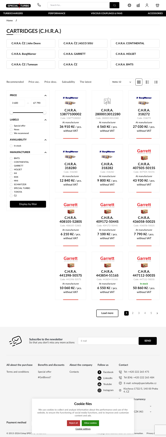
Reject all (73, 423)
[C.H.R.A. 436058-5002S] (144, 208)
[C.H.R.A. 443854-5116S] (107, 262)
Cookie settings (83, 429)
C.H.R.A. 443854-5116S (107, 273)
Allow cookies (90, 423)
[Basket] (157, 5)
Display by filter (28, 204)
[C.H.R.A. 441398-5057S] (71, 262)
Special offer (44, 372)
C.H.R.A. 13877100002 (70, 112)
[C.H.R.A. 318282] (107, 155)
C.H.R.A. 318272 (144, 112)
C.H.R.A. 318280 (71, 166)
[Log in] (147, 5)
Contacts (74, 372)
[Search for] (114, 5)
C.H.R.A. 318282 (107, 166)
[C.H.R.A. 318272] (144, 101)
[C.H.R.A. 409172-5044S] (107, 208)
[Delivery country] (129, 5)
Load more (107, 313)
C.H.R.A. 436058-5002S (144, 219)
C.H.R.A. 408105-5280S (70, 219)
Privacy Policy (153, 433)
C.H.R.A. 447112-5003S (144, 273)
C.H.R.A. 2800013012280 (107, 112)
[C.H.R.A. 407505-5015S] (144, 155)
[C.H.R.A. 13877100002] (71, 101)
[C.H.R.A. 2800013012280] (107, 101)
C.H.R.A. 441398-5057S (70, 273)
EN (120, 406)
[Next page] (157, 313)
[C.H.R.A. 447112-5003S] (144, 262)
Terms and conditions (17, 372)
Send (147, 341)
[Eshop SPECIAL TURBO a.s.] (19, 5)
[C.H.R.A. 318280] (71, 155)
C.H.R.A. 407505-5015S (144, 166)
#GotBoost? (44, 377)
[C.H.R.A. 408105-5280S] (71, 208)
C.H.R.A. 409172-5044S (107, 219)
